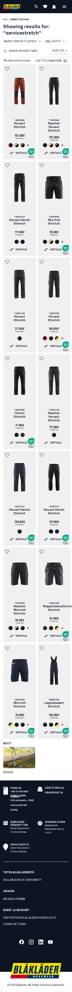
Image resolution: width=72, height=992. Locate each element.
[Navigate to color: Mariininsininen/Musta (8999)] (22, 242)
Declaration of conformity (22, 880)
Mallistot (53, 41)
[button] (7, 68)
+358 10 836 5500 (19, 791)
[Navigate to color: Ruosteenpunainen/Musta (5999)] (10, 145)
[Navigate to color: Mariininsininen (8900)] (57, 531)
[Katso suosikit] (45, 6)
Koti (5, 19)
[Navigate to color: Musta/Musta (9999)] (51, 531)
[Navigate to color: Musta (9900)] (45, 145)
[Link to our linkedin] (40, 942)
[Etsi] (36, 6)
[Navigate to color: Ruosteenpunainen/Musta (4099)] (22, 145)
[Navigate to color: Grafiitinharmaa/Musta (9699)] (45, 628)
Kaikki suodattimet (23, 51)
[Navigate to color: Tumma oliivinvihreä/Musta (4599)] (51, 338)
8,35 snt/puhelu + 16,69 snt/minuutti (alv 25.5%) (22, 804)
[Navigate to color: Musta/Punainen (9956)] (45, 338)
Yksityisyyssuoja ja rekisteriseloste (29, 918)
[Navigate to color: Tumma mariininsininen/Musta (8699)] (22, 724)
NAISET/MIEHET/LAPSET (20, 41)
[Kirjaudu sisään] (54, 6)
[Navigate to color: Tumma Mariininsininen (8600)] (22, 435)
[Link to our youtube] (50, 942)
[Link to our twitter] (31, 942)
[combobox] (59, 51)
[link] (19, 111)
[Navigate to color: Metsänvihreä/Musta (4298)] (57, 242)
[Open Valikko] (64, 6)
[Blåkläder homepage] (11, 6)
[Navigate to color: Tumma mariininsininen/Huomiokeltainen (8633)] (57, 338)
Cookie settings (14, 924)
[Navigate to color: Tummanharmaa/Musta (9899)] (19, 338)
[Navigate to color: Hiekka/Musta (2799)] (16, 145)
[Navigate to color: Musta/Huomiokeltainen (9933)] (57, 724)
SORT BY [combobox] (58, 50)
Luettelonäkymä (48, 60)
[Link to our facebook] (21, 942)
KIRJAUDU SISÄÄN (14, 899)
